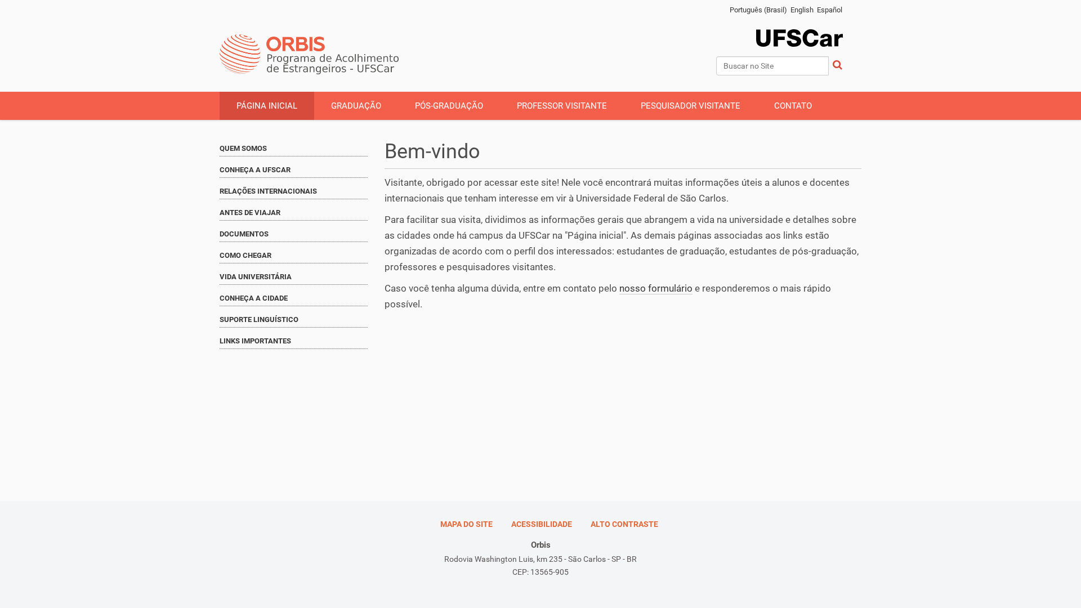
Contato (793, 106)
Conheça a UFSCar (255, 170)
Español (829, 10)
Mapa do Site (466, 524)
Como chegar (245, 255)
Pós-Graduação (449, 106)
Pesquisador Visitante (690, 106)
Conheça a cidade (254, 298)
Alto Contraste (624, 524)
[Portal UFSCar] (810, 18)
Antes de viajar (250, 212)
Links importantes (255, 341)
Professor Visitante (562, 106)
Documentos (244, 234)
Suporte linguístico (259, 319)
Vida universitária (256, 276)
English (802, 10)
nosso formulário (656, 288)
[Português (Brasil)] (309, 54)
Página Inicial (266, 106)
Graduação (356, 106)
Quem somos (243, 148)
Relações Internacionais (268, 191)
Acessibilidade (541, 524)
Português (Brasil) (758, 10)
